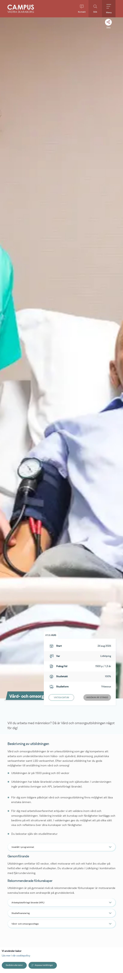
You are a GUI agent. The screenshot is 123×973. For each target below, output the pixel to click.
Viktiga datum (61, 697)
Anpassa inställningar (44, 965)
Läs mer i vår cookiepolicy (16, 956)
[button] (81, 8)
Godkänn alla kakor (14, 965)
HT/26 (50, 635)
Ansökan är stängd (97, 697)
